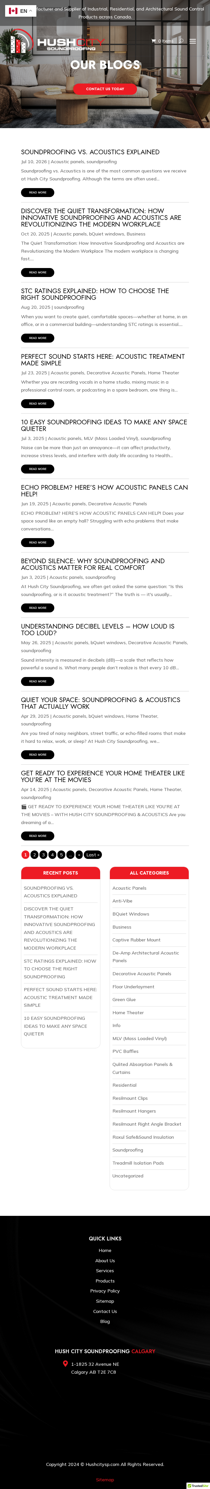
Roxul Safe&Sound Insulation (143, 1137)
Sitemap (105, 1301)
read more (37, 191)
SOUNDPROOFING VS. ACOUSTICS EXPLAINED (90, 152)
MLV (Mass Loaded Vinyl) (111, 438)
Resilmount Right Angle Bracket (146, 1124)
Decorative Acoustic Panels (116, 373)
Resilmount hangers (134, 1111)
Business (136, 234)
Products (105, 1281)
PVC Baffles (125, 1051)
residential (124, 1085)
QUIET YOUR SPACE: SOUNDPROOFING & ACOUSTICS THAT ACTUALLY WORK (100, 703)
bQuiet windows (106, 234)
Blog (105, 1321)
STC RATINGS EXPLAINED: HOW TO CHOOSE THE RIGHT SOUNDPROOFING (95, 294)
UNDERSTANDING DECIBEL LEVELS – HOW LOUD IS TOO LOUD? (97, 629)
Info (116, 1025)
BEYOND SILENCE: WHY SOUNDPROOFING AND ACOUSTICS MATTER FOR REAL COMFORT (93, 564)
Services (105, 1271)
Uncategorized (127, 1176)
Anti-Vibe (122, 901)
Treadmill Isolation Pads (138, 1163)
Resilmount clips (130, 1098)
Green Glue (124, 999)
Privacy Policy (105, 1291)
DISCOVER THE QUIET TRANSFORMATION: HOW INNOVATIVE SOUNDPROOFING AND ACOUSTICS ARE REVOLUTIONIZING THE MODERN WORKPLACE (101, 217)
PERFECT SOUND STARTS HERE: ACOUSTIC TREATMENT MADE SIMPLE (103, 360)
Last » (92, 855)
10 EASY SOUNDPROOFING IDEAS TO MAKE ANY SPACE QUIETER (104, 425)
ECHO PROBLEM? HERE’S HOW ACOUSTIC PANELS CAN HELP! (104, 490)
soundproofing (102, 162)
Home (105, 1250)
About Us (105, 1261)
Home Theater (163, 373)
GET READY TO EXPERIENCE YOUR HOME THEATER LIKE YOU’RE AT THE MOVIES (103, 776)
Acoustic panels (67, 162)
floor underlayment (133, 987)
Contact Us (105, 1311)
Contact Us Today (105, 88)
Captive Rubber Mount (136, 940)
